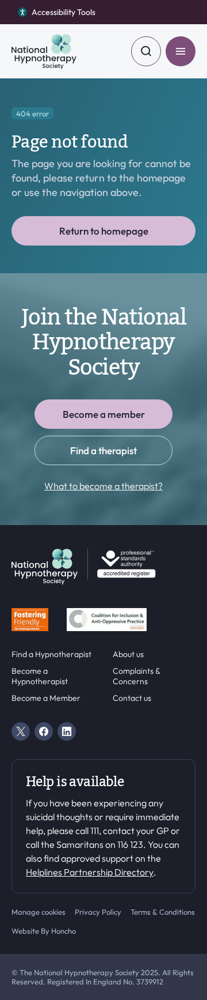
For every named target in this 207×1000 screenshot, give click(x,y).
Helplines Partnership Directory (90, 872)
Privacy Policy (98, 911)
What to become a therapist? (103, 486)
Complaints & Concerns (136, 676)
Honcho (63, 930)
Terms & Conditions (163, 911)
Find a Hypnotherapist (51, 654)
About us (128, 654)
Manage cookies (39, 911)
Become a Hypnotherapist (40, 676)
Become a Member (46, 698)
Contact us (132, 698)
